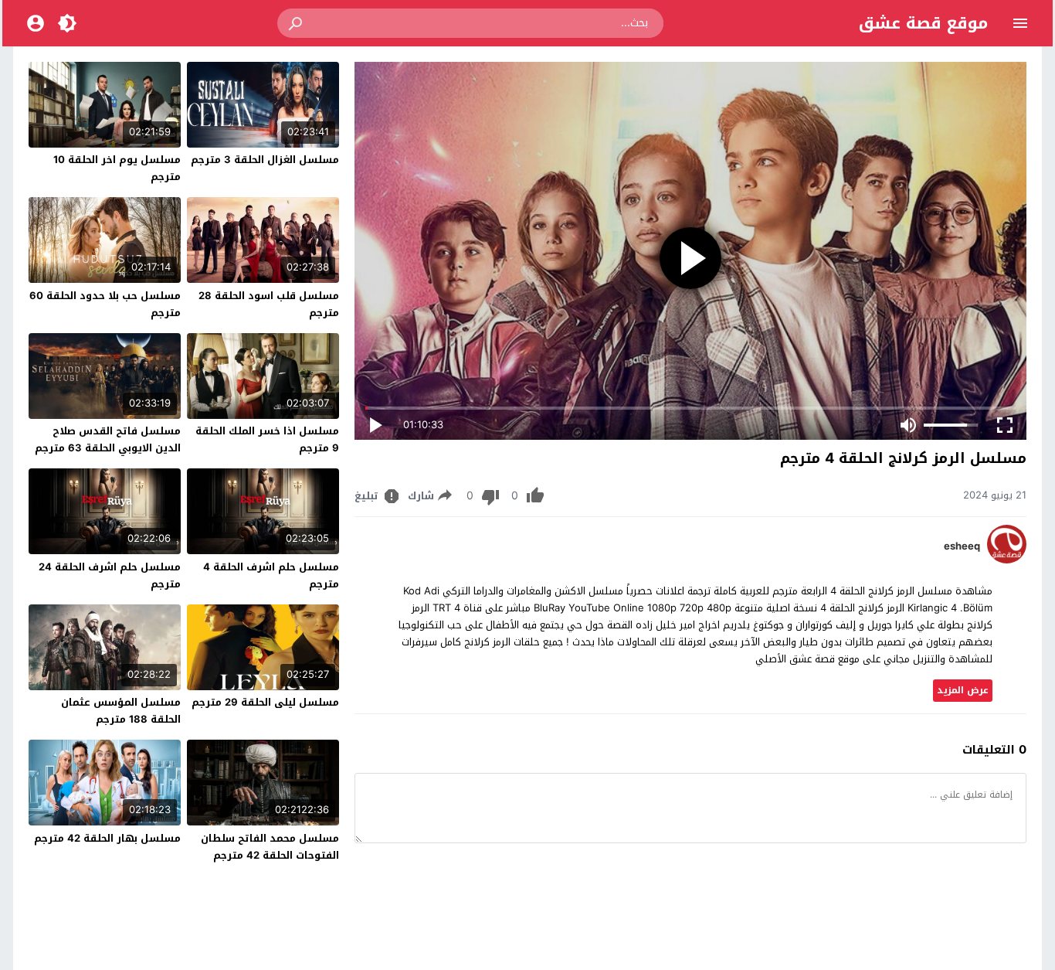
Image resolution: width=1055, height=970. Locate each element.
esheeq (962, 546)
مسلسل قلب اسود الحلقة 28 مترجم (268, 304)
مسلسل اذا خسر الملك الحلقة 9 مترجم (267, 439)
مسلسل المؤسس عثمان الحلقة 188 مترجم (121, 711)
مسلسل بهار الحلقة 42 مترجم (107, 838)
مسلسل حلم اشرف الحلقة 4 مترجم (271, 575)
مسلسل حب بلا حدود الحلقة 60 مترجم (105, 304)
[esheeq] (1006, 560)
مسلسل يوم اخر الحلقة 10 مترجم (117, 168)
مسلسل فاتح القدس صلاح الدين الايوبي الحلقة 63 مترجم (108, 439)
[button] (296, 23)
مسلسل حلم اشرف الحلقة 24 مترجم (110, 575)
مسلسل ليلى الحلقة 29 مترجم (265, 702)
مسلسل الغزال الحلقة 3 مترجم (265, 159)
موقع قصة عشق (923, 23)
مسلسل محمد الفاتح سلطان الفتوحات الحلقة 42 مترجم (270, 847)
